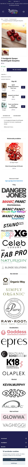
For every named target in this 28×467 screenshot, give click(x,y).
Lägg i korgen (17, 69)
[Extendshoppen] (13, 11)
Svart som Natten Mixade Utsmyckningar (13, 105)
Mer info (3, 446)
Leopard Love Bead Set (13, 96)
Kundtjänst (4, 442)
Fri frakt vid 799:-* (10, 3)
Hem (2, 19)
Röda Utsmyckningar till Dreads (14, 166)
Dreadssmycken (13, 19)
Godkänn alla (14, 459)
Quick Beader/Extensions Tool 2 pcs (13, 86)
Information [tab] (6, 115)
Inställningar (14, 463)
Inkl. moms (16, 1)
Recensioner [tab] (17, 115)
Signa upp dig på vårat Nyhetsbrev (14, 181)
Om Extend (4, 438)
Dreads (6, 19)
